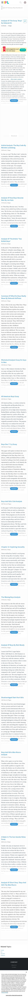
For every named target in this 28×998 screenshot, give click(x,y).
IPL (2, 6)
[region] (14, 984)
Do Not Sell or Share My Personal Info (14, 995)
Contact (14, 967)
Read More (14, 185)
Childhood (3, 955)
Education (3, 953)
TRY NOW (23, 50)
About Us (13, 965)
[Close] (26, 972)
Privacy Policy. (5, 992)
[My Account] (25, 2)
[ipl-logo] (6, 3)
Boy (1, 952)
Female (2, 950)
